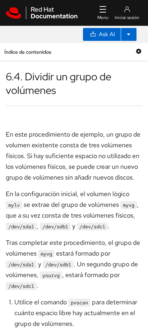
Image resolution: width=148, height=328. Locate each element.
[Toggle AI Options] (129, 34)
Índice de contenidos (27, 51)
